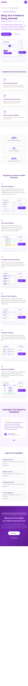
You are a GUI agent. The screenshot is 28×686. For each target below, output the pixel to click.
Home (2, 8)
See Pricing (17, 34)
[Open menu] (25, 2)
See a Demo (5, 34)
